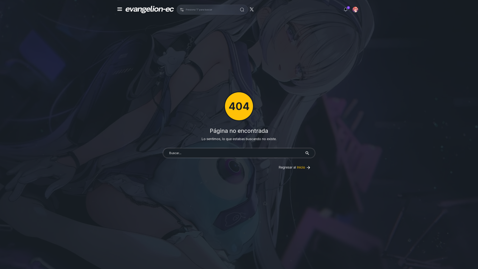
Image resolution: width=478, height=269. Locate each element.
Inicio (301, 167)
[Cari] (242, 10)
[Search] (307, 153)
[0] (345, 9)
